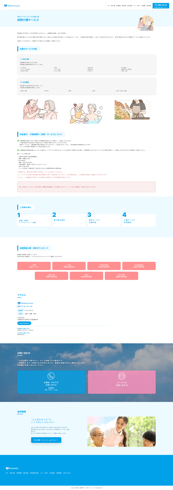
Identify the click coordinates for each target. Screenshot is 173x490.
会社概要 (143, 5)
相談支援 (124, 5)
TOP (108, 5)
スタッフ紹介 (136, 5)
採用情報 (149, 5)
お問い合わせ (67, 473)
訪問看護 (118, 5)
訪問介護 (113, 5)
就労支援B (129, 5)
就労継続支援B (34, 473)
